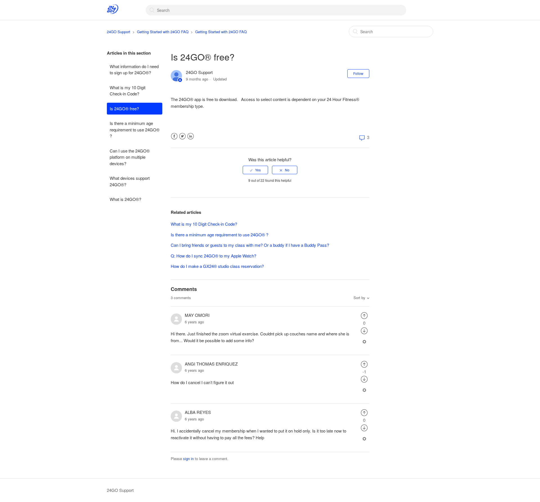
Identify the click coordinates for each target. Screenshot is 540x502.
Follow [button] (358, 73)
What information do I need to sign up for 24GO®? (134, 69)
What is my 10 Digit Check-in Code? (127, 90)
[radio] (255, 170)
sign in (188, 458)
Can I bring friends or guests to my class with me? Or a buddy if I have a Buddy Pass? (250, 245)
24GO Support (118, 31)
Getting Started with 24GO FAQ (162, 31)
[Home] (112, 12)
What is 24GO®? (125, 199)
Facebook (174, 136)
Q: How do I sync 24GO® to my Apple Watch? (213, 256)
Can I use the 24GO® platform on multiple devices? (130, 157)
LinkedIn (190, 136)
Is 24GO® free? (124, 108)
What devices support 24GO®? (130, 181)
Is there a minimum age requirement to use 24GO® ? (134, 129)
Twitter (182, 136)
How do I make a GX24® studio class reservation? (217, 266)
